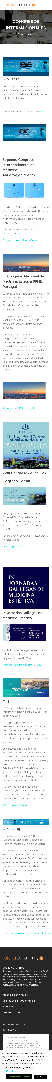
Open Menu (47, 5)
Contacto (9, 1030)
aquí (42, 111)
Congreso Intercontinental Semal (20, 240)
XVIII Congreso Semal (14, 546)
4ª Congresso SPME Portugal (18, 408)
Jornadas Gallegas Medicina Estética (22, 665)
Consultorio (11, 1013)
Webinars (9, 1007)
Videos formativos (15, 995)
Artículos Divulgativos (19, 1001)
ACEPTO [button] (40, 1077)
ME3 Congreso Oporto (15, 805)
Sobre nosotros (14, 1024)
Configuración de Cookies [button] (19, 1077)
